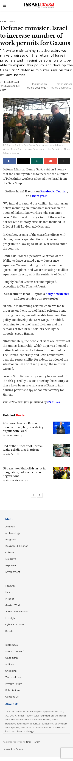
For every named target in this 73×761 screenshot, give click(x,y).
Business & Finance (16, 545)
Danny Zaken (12, 435)
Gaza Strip (11, 657)
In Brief (9, 598)
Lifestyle (10, 618)
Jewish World (13, 605)
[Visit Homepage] (39, 5)
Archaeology (12, 533)
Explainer (10, 565)
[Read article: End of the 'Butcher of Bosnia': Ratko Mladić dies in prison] (61, 450)
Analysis (10, 526)
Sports (9, 631)
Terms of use (13, 677)
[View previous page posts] (33, 495)
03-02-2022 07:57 (37, 88)
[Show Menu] (4, 5)
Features (10, 585)
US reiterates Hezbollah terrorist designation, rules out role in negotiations (24, 472)
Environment (12, 571)
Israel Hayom (33, 742)
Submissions (12, 690)
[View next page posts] (40, 495)
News (12, 21)
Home (3, 21)
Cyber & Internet (15, 624)
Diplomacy (12, 644)
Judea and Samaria (16, 611)
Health (9, 592)
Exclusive (10, 558)
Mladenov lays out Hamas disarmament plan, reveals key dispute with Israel (23, 427)
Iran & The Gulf (14, 651)
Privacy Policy (13, 683)
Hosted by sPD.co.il (13, 749)
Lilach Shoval (12, 82)
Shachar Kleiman (14, 480)
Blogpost (10, 539)
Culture (9, 552)
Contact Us (12, 696)
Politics (9, 664)
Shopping (10, 670)
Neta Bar (10, 454)
